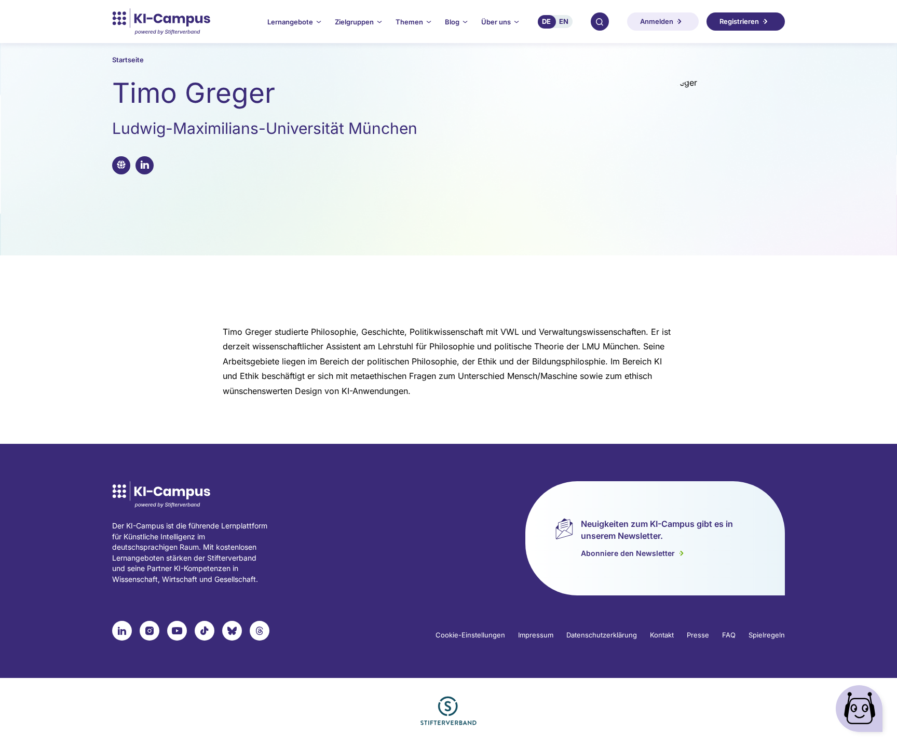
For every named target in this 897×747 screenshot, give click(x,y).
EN (563, 21)
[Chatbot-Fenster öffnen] (861, 711)
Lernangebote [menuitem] (290, 22)
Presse (698, 635)
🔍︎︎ (599, 21)
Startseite (128, 60)
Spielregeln (767, 635)
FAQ (729, 635)
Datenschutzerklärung (601, 635)
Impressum (535, 635)
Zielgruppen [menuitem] (354, 22)
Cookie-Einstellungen (470, 635)
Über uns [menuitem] (496, 22)
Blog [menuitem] (452, 22)
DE (546, 21)
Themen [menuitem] (409, 22)
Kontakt (662, 635)
